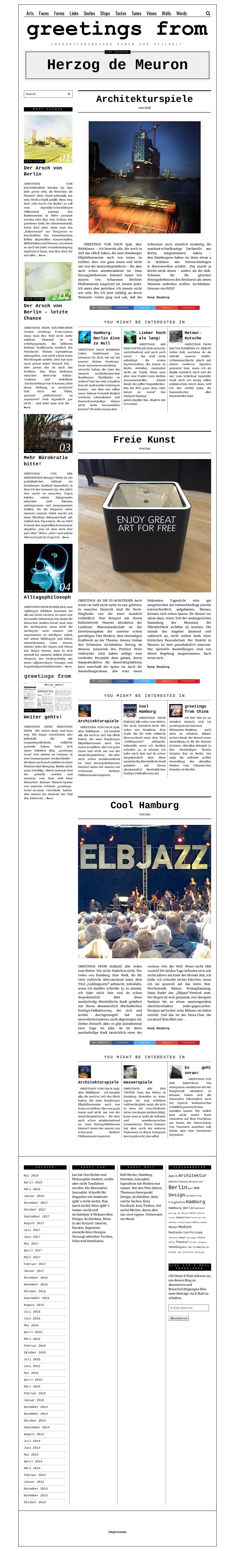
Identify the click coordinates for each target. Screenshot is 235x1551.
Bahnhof (174, 1181)
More (42, 255)
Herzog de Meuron (179, 1213)
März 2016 (32, 1339)
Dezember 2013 (36, 1488)
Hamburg (195, 1202)
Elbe (199, 1196)
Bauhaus (184, 1182)
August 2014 (34, 1434)
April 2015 (33, 1380)
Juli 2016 (32, 1312)
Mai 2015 (31, 1373)
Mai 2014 (31, 1454)
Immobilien (183, 1217)
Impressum (117, 1532)
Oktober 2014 (35, 1420)
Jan (147, 448)
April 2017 (33, 1250)
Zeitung (199, 1252)
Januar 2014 (34, 1482)
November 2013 (36, 1495)
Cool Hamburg (145, 805)
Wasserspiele (138, 1082)
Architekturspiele (144, 99)
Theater (182, 1242)
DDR (196, 1188)
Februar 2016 (35, 1346)
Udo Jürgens (200, 1242)
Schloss (173, 1238)
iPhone (172, 1222)
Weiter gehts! (43, 717)
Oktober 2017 (35, 1209)
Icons (172, 1218)
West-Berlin (189, 1247)
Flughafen (177, 1202)
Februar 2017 (35, 1264)
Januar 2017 (34, 1271)
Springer (192, 1238)
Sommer (182, 1237)
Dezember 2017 (36, 1203)
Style (172, 1242)
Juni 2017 (32, 1237)
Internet (196, 1218)
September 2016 (37, 1298)
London (203, 1222)
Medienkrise (179, 1232)
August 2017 (34, 1223)
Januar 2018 (34, 1196)
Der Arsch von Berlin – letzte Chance (46, 312)
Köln (195, 1222)
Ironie (181, 1222)
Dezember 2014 (36, 1407)
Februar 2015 (35, 1393)
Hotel (193, 1213)
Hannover (200, 1208)
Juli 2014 (32, 1441)
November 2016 (36, 1284)
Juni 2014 (32, 1448)
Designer (191, 1196)
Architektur (192, 1175)
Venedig (175, 1247)
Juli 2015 (32, 1359)
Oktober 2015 (35, 1352)
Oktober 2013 (35, 1502)
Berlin (178, 1188)
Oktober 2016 (35, 1291)
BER (201, 1182)
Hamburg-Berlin (181, 1208)
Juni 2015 (32, 1366)
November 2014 (36, 1414)
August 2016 (34, 1305)
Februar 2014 (35, 1475)
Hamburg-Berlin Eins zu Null (106, 338)
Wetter (201, 1247)
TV (190, 1242)
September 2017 (37, 1216)
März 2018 (32, 1189)
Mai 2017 (31, 1244)
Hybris (201, 1213)
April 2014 (33, 1461)
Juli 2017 (32, 1230)
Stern (201, 1237)
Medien (185, 1227)
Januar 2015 (34, 1400)
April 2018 (33, 1182)
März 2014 (32, 1468)
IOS (204, 1218)
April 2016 (33, 1332)
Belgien (193, 1182)
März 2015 (32, 1386)
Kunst (188, 1222)
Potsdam (195, 1232)
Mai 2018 (31, 1175)
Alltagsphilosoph (47, 597)
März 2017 (32, 1257)
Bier (190, 1188)
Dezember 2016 (36, 1278)
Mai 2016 (31, 1325)
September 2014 (37, 1427)
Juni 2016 (32, 1318)
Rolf (148, 108)
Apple (173, 1176)
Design (177, 1195)
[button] (69, 94)
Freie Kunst (144, 440)
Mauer (173, 1227)
